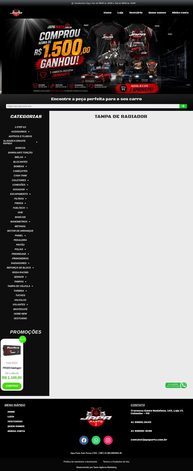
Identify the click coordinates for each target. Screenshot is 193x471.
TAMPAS (19, 281)
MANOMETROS (18, 221)
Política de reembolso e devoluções (80, 462)
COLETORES (19, 180)
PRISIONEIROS (20, 258)
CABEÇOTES (20, 171)
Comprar (12, 385)
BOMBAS (19, 166)
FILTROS (19, 198)
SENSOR (19, 277)
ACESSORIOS (19, 131)
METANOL (20, 226)
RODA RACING (20, 272)
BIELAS (19, 157)
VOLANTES (19, 304)
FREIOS (19, 203)
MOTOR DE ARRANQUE (20, 231)
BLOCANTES (20, 162)
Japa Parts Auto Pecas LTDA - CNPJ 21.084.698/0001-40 (96, 453)
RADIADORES (19, 263)
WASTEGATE (20, 309)
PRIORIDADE (19, 254)
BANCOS (20, 148)
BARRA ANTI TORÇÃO (20, 152)
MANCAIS (20, 217)
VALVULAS (20, 300)
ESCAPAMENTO (19, 194)
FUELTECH (19, 208)
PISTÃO (20, 244)
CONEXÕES (18, 184)
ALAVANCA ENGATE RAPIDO (14, 142)
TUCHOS (20, 295)
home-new (20, 313)
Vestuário (135, 12)
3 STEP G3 (20, 127)
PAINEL (19, 235)
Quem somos (157, 12)
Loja (120, 12)
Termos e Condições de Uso (116, 462)
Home (107, 12)
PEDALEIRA (20, 240)
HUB (20, 212)
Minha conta (180, 12)
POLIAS (19, 249)
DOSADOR (19, 189)
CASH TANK (20, 175)
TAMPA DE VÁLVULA (19, 286)
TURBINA (19, 290)
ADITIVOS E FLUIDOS (20, 136)
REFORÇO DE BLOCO (19, 267)
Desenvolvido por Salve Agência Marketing (96, 467)
